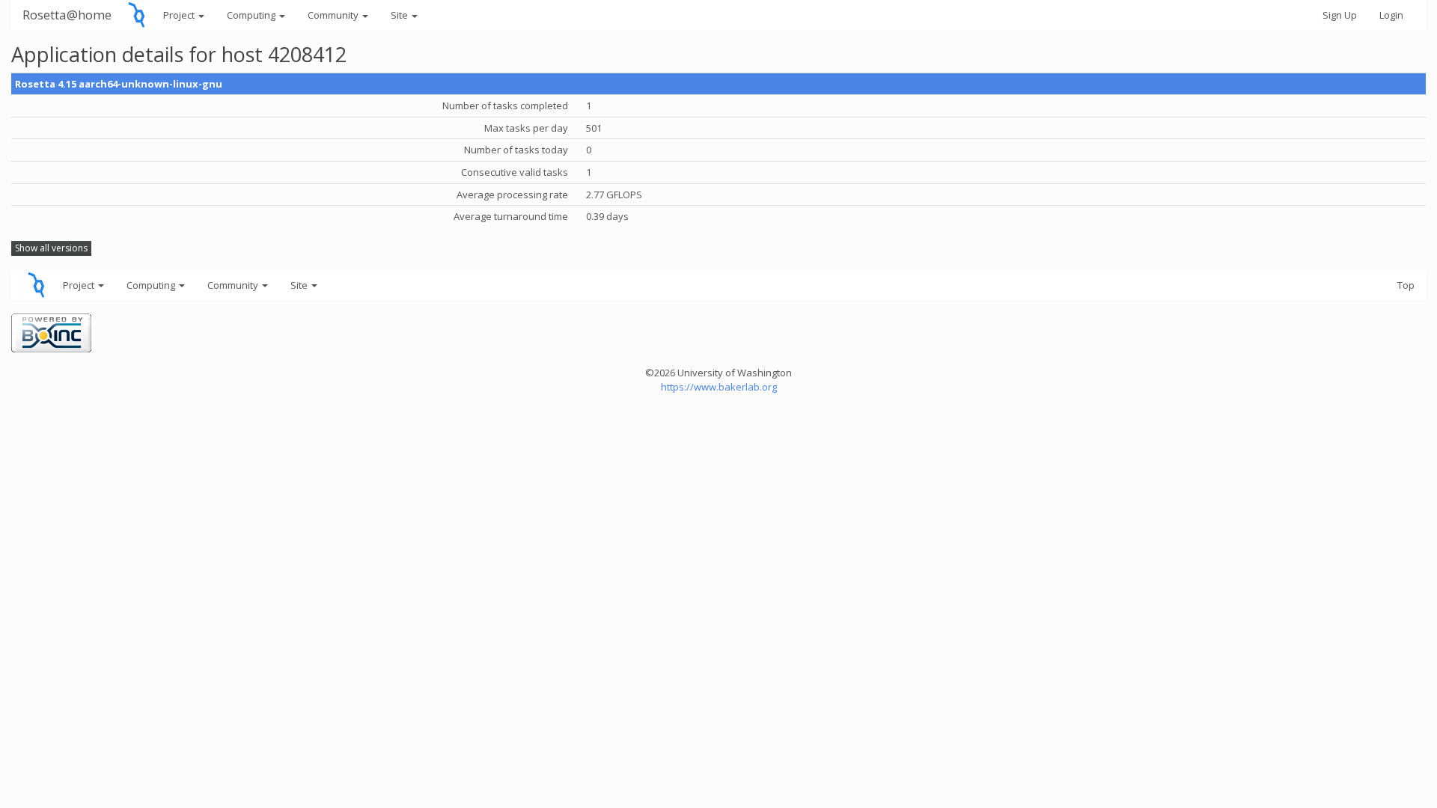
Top (1406, 285)
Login (1391, 15)
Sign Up (1339, 15)
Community (334, 15)
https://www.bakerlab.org (719, 387)
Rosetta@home (67, 14)
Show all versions (51, 248)
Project (180, 15)
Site (400, 15)
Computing (252, 15)
